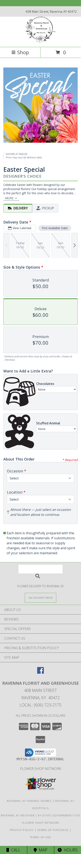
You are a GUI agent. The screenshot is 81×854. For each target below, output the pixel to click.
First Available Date (55, 228)
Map (42, 850)
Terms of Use (40, 837)
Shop (23, 52)
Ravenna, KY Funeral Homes (29, 801)
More (9, 198)
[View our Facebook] (40, 672)
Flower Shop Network (40, 768)
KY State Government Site (59, 815)
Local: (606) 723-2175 (40, 705)
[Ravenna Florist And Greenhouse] (40, 41)
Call (14, 850)
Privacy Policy (22, 830)
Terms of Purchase (53, 830)
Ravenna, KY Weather (18, 815)
